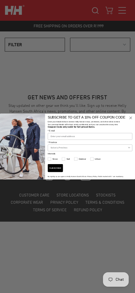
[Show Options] (129, 148)
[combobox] (89, 148)
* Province (52, 142)
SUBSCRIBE (55, 168)
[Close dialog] (131, 118)
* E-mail (51, 131)
